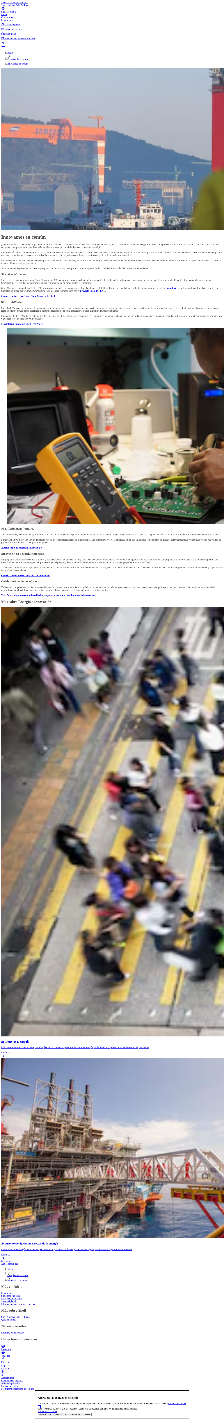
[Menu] (112, 47)
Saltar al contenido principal (14, 2)
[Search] (112, 43)
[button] (112, 21)
